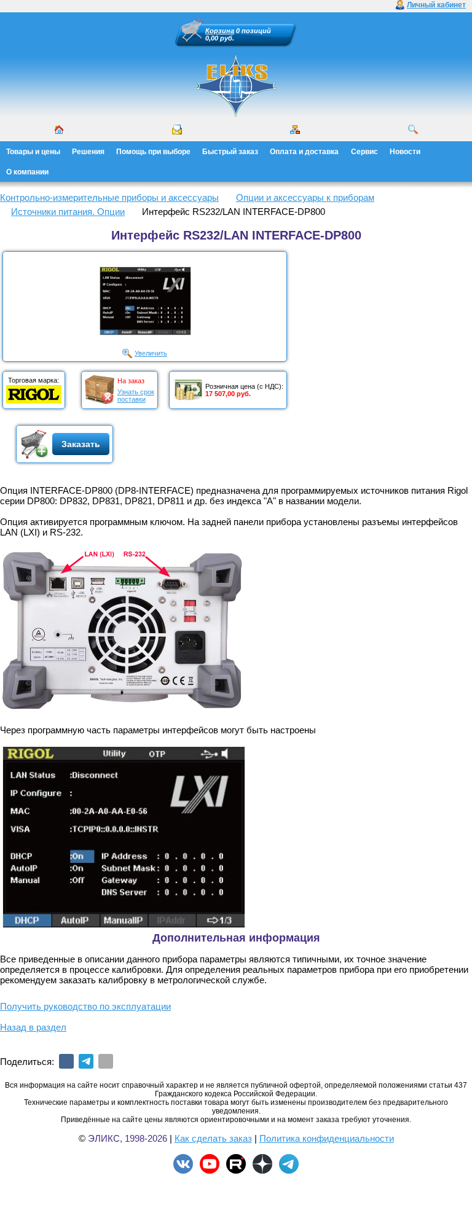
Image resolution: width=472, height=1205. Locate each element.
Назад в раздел (33, 1027)
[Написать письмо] (177, 130)
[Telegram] (86, 1061)
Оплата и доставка (304, 151)
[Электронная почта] (105, 1061)
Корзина (219, 30)
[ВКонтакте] (66, 1061)
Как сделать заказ (213, 1138)
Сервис (364, 151)
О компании (27, 172)
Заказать (80, 444)
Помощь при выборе (153, 151)
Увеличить (151, 353)
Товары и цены (33, 151)
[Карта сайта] (295, 130)
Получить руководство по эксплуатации (85, 1006)
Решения (88, 151)
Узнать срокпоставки (135, 395)
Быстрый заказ (230, 151)
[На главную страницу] (236, 86)
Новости (405, 151)
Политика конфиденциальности (326, 1138)
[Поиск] (413, 130)
